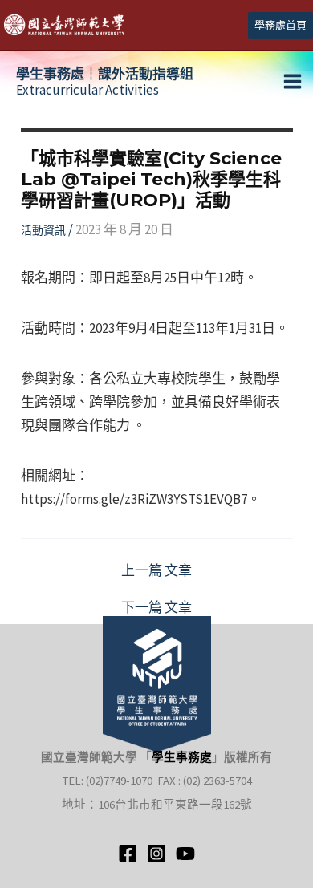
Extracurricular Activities (104, 82)
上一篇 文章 (156, 571)
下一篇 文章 (156, 607)
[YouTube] (185, 853)
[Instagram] (156, 853)
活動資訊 (43, 230)
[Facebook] (127, 853)
